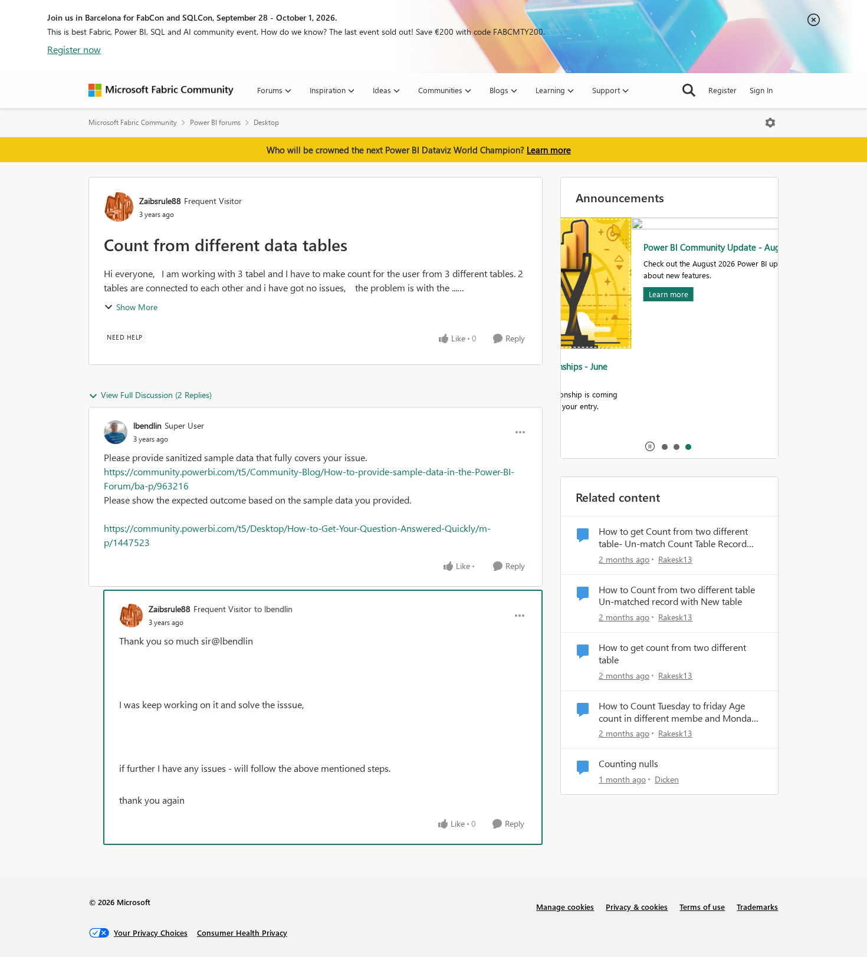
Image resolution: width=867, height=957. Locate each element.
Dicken (667, 779)
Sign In (761, 90)
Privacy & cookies (637, 907)
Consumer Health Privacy (242, 933)
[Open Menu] (770, 122)
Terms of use (702, 907)
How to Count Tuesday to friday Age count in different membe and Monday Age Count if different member (677, 712)
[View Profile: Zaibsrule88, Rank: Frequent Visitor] (118, 207)
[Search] (689, 90)
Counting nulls (628, 763)
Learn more (549, 150)
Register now (74, 49)
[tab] (664, 446)
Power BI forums (215, 122)
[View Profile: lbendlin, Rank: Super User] (115, 432)
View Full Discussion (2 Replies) (156, 394)
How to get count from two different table (672, 654)
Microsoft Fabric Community (132, 122)
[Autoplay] (650, 446)
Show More (136, 307)
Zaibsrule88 (160, 200)
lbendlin (147, 425)
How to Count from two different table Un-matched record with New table (677, 596)
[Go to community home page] (161, 90)
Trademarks (757, 907)
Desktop (266, 122)
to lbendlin (273, 608)
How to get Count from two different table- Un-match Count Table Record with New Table (673, 537)
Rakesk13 (675, 559)
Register (722, 90)
